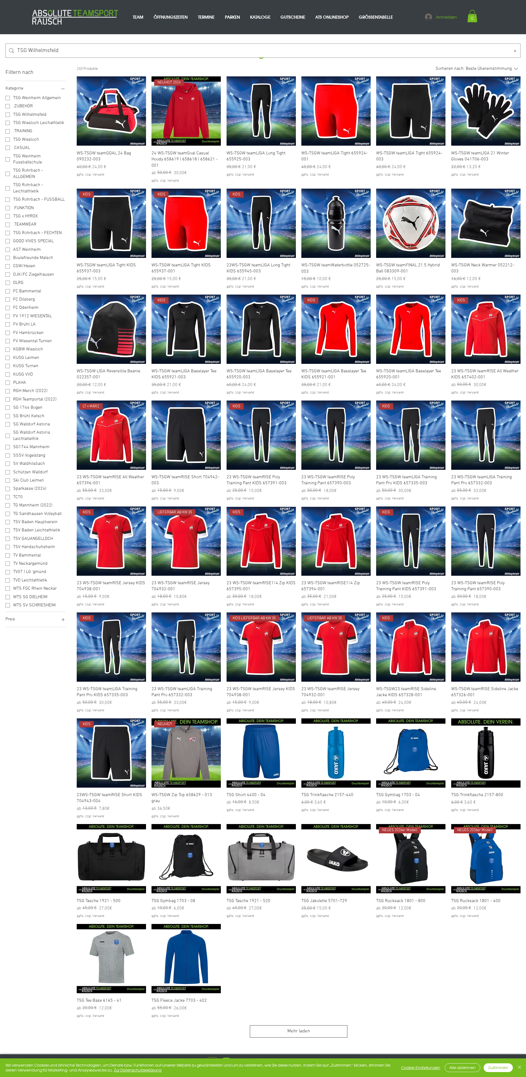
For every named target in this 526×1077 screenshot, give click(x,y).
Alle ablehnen (462, 1067)
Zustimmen (498, 1067)
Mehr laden (298, 1031)
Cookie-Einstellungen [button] (420, 1067)
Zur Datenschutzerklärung (137, 1070)
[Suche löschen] (515, 50)
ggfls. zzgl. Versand (90, 175)
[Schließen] (519, 1068)
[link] (472, 16)
